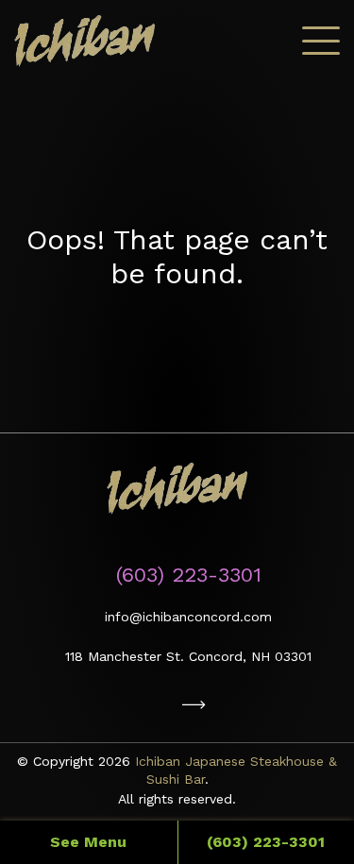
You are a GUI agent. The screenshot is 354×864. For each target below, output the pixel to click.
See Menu (88, 842)
